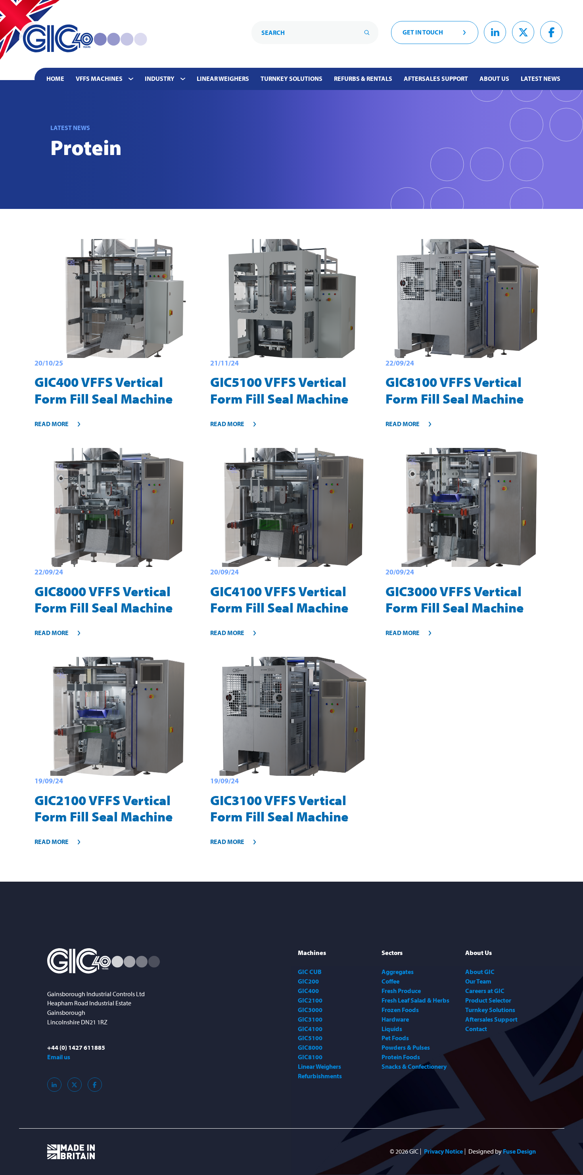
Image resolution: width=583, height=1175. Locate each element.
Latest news (540, 78)
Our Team (478, 981)
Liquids (392, 1029)
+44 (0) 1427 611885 (76, 1047)
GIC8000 (310, 1047)
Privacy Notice (443, 1151)
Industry (160, 78)
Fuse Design (519, 1151)
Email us (58, 1057)
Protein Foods (401, 1057)
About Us (494, 78)
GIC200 (308, 981)
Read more (52, 424)
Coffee (390, 981)
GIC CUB (310, 972)
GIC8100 (310, 1057)
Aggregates (398, 972)
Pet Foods (395, 1038)
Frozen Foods (400, 1010)
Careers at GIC (484, 991)
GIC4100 (310, 1029)
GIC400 (308, 991)
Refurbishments (320, 1076)
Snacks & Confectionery (414, 1066)
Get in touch (423, 32)
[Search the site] (366, 32)
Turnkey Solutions (291, 78)
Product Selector (488, 1000)
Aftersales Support (436, 78)
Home (55, 78)
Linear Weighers (223, 78)
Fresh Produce (401, 991)
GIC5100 (310, 1038)
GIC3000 (310, 1010)
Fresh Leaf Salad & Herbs (415, 1000)
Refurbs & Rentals (363, 78)
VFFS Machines (99, 78)
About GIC (480, 972)
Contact (476, 1029)
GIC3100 (310, 1019)
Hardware (395, 1019)
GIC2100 (310, 1000)
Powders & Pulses (406, 1047)
